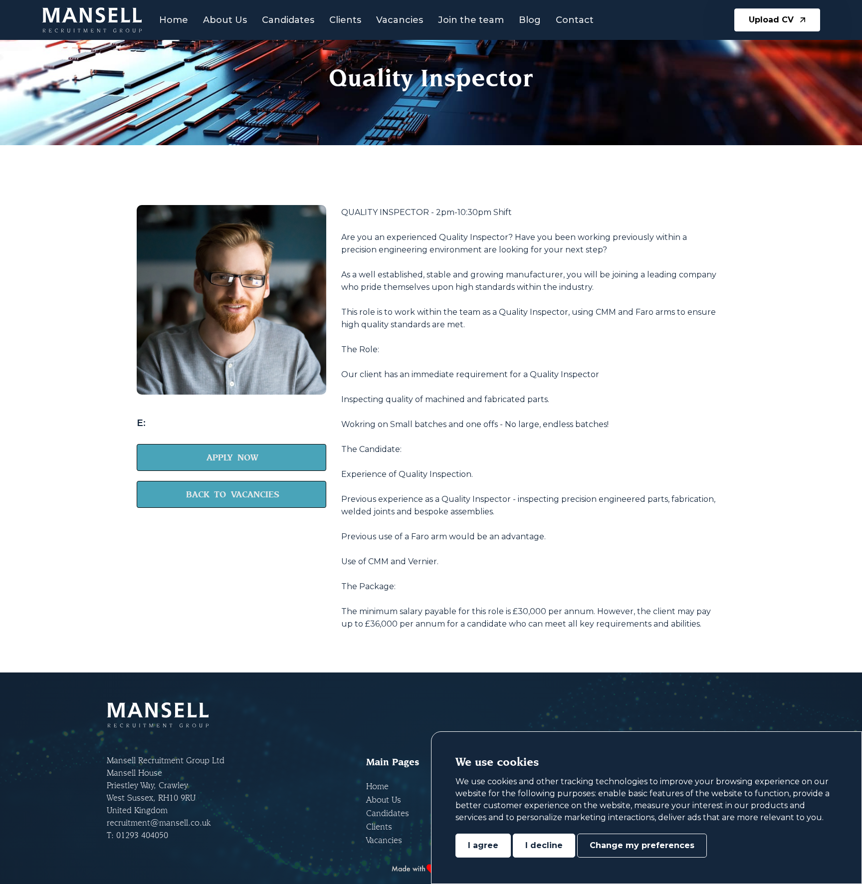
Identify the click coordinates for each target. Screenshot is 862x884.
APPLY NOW (232, 457)
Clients (345, 19)
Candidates (288, 19)
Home (173, 19)
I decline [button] (544, 845)
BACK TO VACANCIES (232, 494)
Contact (575, 19)
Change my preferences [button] (642, 845)
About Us (225, 19)
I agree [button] (483, 845)
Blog (530, 19)
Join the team (471, 19)
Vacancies (399, 19)
